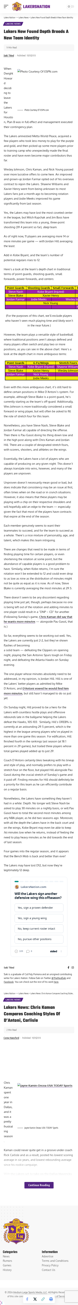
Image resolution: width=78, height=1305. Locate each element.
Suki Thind (9, 55)
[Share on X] (35, 1299)
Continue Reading (39, 1185)
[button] (7, 6)
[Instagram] (72, 967)
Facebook (9, 981)
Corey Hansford (11, 1037)
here (56, 981)
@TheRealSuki (58, 978)
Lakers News (13, 24)
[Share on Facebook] (27, 1299)
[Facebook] (68, 967)
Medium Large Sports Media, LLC (30, 1292)
